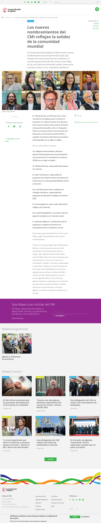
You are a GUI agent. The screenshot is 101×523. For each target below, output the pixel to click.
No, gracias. (85, 516)
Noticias (8, 17)
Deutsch (96, 28)
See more (50, 459)
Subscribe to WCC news (12, 140)
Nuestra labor (40, 509)
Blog (52, 506)
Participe (54, 496)
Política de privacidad (17, 318)
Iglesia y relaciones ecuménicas (87, 122)
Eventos (38, 506)
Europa (79, 116)
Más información (52, 521)
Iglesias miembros (42, 500)
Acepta (75, 517)
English (96, 23)
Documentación (56, 500)
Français (96, 26)
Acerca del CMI (40, 496)
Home (2, 17)
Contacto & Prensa (57, 503)
